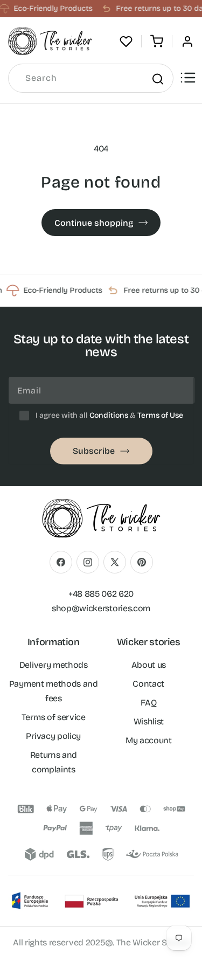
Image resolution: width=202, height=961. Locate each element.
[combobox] (91, 78)
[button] (156, 41)
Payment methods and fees (53, 691)
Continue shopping (93, 223)
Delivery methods (53, 665)
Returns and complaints (53, 762)
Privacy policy (53, 736)
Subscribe (94, 451)
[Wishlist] (126, 41)
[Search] (157, 79)
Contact (148, 684)
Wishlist (149, 721)
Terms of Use (160, 415)
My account (149, 740)
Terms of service (54, 717)
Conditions (108, 415)
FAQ (148, 702)
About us (148, 665)
